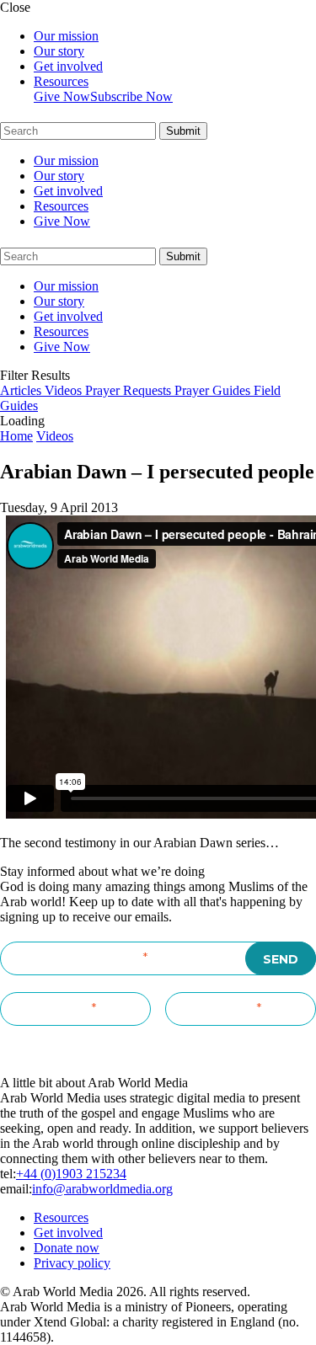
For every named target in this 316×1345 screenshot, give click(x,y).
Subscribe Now (131, 96)
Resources (61, 81)
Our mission (66, 36)
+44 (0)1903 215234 (71, 1173)
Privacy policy (72, 1263)
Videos (54, 436)
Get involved (68, 66)
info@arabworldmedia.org (102, 1189)
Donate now (66, 1248)
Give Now (62, 96)
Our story (59, 51)
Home (16, 436)
